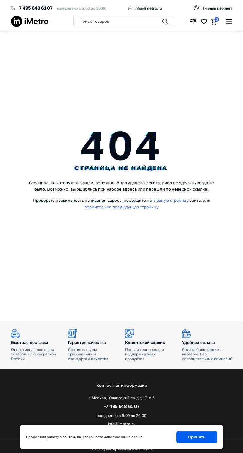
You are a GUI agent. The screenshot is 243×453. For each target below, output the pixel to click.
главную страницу (171, 200)
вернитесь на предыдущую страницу (121, 206)
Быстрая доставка (29, 342)
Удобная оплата (198, 342)
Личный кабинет (217, 8)
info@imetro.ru (148, 8)
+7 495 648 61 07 (35, 7)
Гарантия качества (87, 342)
